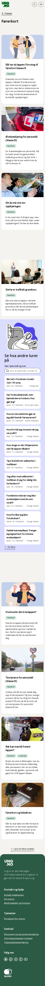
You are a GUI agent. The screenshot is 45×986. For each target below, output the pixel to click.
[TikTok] (10, 959)
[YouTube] (26, 959)
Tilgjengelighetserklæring (16, 942)
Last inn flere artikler (24, 848)
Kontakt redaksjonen (14, 895)
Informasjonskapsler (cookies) (18, 938)
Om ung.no (9, 899)
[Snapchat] (6, 959)
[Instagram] (16, 959)
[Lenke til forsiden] (6, 4)
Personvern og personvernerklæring (21, 934)
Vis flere (11, 547)
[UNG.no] (22, 862)
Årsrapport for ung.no (14, 918)
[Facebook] (20, 959)
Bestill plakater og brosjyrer (17, 903)
